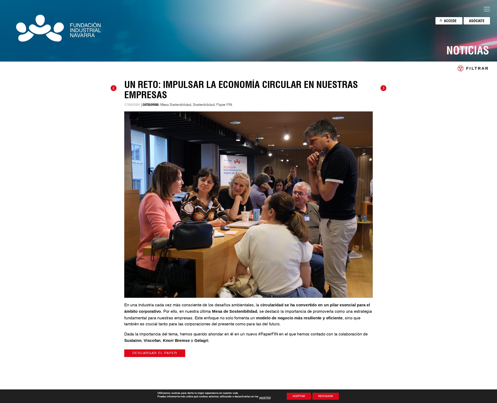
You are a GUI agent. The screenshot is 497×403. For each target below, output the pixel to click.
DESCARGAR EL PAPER (154, 353)
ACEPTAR (299, 396)
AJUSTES (265, 398)
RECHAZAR (325, 396)
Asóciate (477, 20)
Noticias (467, 50)
